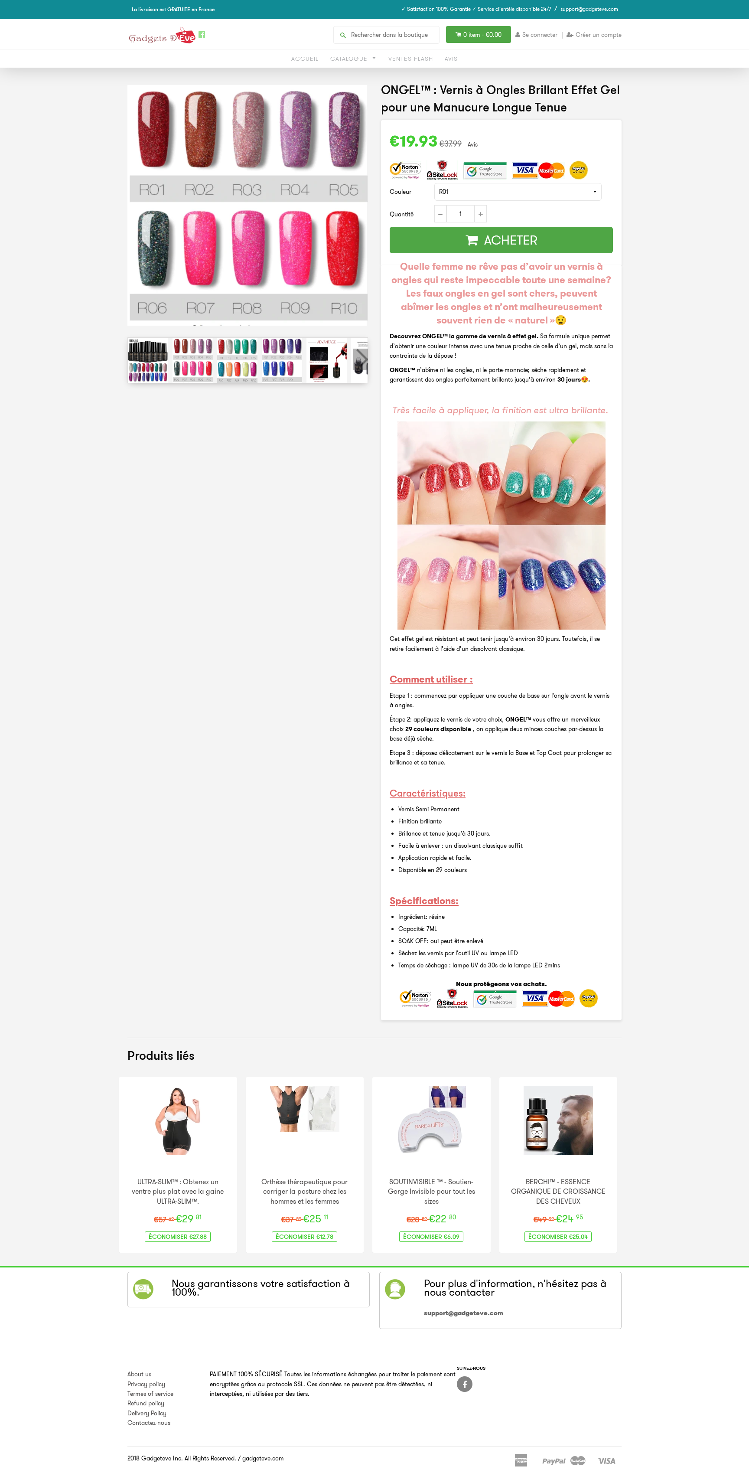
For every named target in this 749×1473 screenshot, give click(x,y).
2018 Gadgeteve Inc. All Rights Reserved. (181, 1458)
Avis (451, 58)
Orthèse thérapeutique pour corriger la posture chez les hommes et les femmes (304, 1191)
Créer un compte (599, 35)
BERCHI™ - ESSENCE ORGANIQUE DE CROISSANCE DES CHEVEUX (558, 1191)
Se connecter (539, 35)
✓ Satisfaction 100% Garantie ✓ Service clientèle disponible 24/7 (476, 9)
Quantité (402, 214)
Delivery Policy (146, 1413)
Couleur (400, 192)
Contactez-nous (148, 1423)
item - (482, 35)
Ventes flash (410, 58)
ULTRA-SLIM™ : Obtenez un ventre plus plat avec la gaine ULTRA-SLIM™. (178, 1191)
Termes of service (150, 1394)
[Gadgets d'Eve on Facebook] (464, 1384)
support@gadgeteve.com (589, 9)
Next (360, 359)
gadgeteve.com (263, 1458)
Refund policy (145, 1403)
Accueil (305, 58)
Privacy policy (146, 1384)
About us (139, 1374)
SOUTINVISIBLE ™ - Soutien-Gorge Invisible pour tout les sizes (431, 1191)
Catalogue (350, 58)
